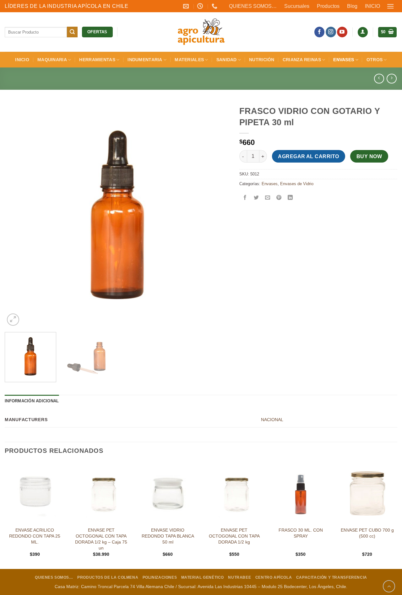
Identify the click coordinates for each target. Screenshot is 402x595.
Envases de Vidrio (296, 183)
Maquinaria (52, 59)
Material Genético (202, 577)
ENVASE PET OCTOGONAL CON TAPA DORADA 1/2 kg (234, 536)
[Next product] (379, 78)
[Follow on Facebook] (319, 32)
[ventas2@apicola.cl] (186, 6)
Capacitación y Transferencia (331, 577)
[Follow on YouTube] (342, 32)
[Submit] (72, 32)
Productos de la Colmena (107, 577)
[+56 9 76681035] (215, 6)
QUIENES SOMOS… (253, 6)
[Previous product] (391, 78)
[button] (391, 6)
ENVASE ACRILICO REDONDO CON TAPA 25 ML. (34, 536)
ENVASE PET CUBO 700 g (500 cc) (367, 533)
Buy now (369, 156)
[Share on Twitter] (256, 198)
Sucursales (296, 6)
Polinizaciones (160, 577)
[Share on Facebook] (245, 198)
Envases (343, 59)
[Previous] (17, 214)
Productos (328, 6)
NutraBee (239, 577)
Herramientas (97, 59)
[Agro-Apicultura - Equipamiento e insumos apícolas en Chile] (201, 32)
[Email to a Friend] (267, 198)
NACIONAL (272, 419)
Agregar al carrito (308, 156)
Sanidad (226, 59)
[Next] (217, 214)
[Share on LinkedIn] (290, 198)
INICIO (372, 6)
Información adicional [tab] (32, 401)
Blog (352, 6)
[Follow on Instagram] (331, 32)
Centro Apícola (273, 577)
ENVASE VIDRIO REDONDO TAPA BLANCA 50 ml (168, 536)
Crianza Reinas (302, 59)
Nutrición (261, 59)
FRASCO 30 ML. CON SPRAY (301, 533)
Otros (375, 59)
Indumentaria (145, 59)
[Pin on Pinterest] (279, 198)
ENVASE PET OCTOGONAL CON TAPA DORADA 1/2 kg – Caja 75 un (101, 539)
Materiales (189, 59)
